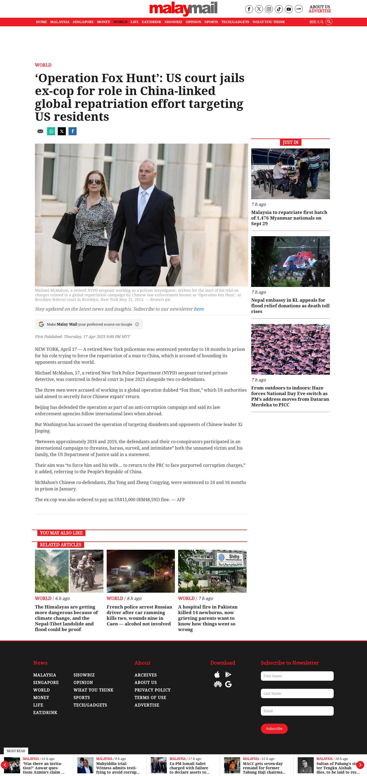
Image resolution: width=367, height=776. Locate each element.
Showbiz (84, 675)
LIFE (135, 22)
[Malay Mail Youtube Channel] (288, 9)
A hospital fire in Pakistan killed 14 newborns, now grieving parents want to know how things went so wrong (208, 618)
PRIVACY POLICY (153, 690)
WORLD (120, 22)
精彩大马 (316, 22)
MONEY (103, 22)
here (199, 309)
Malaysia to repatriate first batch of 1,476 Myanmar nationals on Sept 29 (289, 218)
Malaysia (31, 759)
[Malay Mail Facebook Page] (249, 9)
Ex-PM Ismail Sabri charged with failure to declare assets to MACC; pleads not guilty (189, 768)
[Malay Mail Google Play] (228, 678)
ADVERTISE (147, 705)
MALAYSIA (60, 22)
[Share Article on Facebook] (73, 133)
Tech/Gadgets (90, 705)
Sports (82, 697)
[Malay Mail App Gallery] (218, 688)
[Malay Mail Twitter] (259, 9)
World (43, 65)
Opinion (83, 682)
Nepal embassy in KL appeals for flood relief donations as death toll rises (290, 305)
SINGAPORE (83, 22)
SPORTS (211, 22)
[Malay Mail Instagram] (269, 9)
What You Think (269, 22)
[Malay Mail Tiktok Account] (278, 9)
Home (41, 22)
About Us (320, 7)
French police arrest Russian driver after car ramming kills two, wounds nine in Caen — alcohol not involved (139, 615)
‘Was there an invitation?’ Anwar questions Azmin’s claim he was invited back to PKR (44, 768)
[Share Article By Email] (40, 133)
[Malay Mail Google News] (228, 688)
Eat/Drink (45, 712)
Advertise (320, 11)
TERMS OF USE (150, 697)
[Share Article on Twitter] (62, 133)
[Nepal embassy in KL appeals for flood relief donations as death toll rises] (290, 261)
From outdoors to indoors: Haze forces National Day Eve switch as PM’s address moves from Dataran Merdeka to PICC (290, 396)
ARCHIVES (146, 675)
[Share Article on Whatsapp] (51, 133)
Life (38, 705)
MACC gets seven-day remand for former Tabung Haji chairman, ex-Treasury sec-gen (264, 768)
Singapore (46, 682)
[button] (137, 324)
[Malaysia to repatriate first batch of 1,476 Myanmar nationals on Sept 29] (290, 173)
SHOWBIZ (173, 22)
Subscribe (274, 729)
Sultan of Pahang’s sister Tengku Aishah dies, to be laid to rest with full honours (337, 768)
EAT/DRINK (151, 22)
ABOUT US (146, 682)
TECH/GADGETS (235, 22)
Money (41, 697)
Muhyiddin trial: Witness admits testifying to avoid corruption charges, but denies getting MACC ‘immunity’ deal (117, 768)
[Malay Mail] (183, 15)
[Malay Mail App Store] (217, 678)
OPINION (193, 22)
